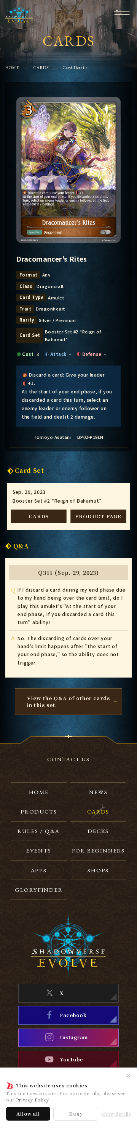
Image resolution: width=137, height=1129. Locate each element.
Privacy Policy (32, 1100)
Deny (76, 1113)
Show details (116, 1113)
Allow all (28, 1113)
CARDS (41, 67)
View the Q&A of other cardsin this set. (68, 701)
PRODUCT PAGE (98, 516)
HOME (12, 67)
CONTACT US (68, 759)
